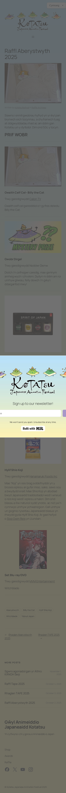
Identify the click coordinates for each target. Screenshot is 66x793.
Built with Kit (33, 428)
